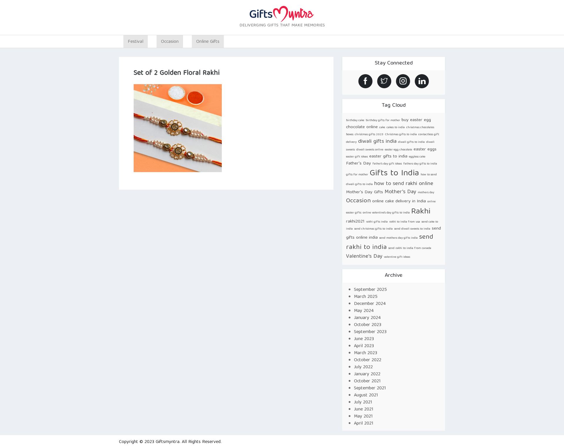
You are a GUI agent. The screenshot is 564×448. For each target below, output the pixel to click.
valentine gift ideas (397, 257)
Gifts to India (394, 173)
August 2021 (366, 395)
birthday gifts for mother (383, 120)
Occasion (358, 201)
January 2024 (367, 318)
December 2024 (370, 304)
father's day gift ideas (387, 164)
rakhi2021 (355, 221)
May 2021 (363, 417)
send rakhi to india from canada (409, 248)
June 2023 (364, 339)
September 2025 (370, 290)
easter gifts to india (388, 156)
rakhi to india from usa (404, 222)
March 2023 (365, 353)
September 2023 (370, 332)
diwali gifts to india (411, 142)
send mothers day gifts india (398, 238)
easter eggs (425, 149)
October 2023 (367, 325)
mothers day (426, 192)
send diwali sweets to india (412, 229)
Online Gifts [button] (207, 42)
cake (382, 127)
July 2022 (363, 367)
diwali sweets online (369, 149)
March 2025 (365, 297)
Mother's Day (400, 192)
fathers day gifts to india (420, 164)
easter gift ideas (357, 156)
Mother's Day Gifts (364, 192)
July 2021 (363, 402)
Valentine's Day (364, 257)
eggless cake (417, 156)
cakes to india (396, 127)
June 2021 (363, 409)
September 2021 (370, 388)
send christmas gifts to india (373, 229)
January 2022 (367, 374)
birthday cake (355, 120)
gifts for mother (357, 174)
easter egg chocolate (398, 149)
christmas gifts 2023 (369, 134)
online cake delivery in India (399, 201)
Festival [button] (135, 42)
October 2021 (367, 381)
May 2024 (364, 311)
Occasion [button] (170, 42)
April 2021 (363, 424)
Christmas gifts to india (401, 134)
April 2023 (364, 346)
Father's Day (358, 163)
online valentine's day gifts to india (386, 212)
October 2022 (367, 360)
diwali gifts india (377, 142)
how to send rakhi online (403, 184)
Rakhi (420, 212)
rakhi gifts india (377, 222)
